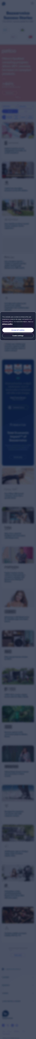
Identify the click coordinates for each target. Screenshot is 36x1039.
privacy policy (7, 324)
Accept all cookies (18, 330)
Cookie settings (18, 335)
